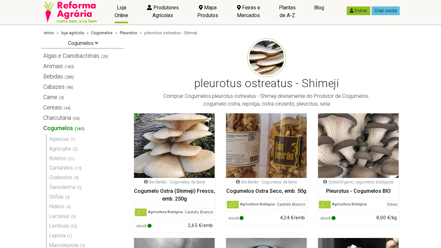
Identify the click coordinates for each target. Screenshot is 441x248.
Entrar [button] (361, 10)
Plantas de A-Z (287, 11)
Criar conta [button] (385, 10)
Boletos (57, 158)
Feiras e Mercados (248, 11)
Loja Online (121, 11)
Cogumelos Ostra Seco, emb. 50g (266, 191)
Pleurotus (128, 32)
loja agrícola (72, 32)
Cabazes (54, 87)
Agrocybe (60, 149)
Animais (53, 66)
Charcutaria (57, 118)
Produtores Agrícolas (165, 11)
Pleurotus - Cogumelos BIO (358, 191)
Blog (319, 8)
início (49, 32)
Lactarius (59, 216)
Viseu (392, 204)
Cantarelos (61, 168)
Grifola (56, 197)
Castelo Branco (199, 212)
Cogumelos (102, 32)
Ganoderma (62, 187)
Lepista (57, 235)
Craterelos (60, 177)
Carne (50, 97)
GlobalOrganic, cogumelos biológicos (361, 182)
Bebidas (53, 76)
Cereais (52, 107)
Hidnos (57, 206)
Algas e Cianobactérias (71, 56)
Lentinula (59, 226)
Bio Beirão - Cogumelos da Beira (177, 182)
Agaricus (59, 139)
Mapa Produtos (207, 11)
